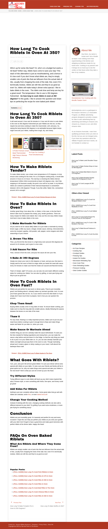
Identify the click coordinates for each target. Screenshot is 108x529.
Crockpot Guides (78, 253)
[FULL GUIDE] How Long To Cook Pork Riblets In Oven (33, 472)
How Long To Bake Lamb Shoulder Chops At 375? (84, 161)
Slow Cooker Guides (80, 270)
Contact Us (11, 524)
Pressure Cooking (79, 268)
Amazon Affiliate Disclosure (23, 524)
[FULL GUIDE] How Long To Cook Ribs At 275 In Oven (33, 476)
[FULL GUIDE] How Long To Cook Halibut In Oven (84, 211)
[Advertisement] (54, 29)
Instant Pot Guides (79, 258)
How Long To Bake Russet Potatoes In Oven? (83, 229)
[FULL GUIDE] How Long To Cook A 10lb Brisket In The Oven (84, 223)
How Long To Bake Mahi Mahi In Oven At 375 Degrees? (84, 172)
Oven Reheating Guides (81, 265)
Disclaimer (35, 524)
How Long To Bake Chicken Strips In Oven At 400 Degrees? (85, 166)
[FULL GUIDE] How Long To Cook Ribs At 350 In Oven (33, 480)
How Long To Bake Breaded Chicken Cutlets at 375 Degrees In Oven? (83, 178)
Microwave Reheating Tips (82, 260)
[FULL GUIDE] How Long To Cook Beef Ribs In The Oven (34, 488)
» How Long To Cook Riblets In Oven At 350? (48, 11)
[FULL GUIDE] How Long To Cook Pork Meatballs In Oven (83, 206)
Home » (20, 11)
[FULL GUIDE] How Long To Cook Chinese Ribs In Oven (34, 492)
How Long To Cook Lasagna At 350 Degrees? (83, 184)
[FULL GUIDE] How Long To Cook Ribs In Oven (31, 484)
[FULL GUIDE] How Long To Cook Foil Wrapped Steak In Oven (83, 200)
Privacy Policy (42, 524)
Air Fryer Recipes (92, 6)
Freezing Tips (67, 6)
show (19, 108)
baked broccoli (42, 394)
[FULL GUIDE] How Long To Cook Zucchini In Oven (85, 234)
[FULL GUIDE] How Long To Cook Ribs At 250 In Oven (33, 496)
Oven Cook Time (55, 6)
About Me (50, 524)
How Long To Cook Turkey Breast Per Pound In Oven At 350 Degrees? (83, 217)
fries (29, 394)
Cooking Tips (79, 6)
